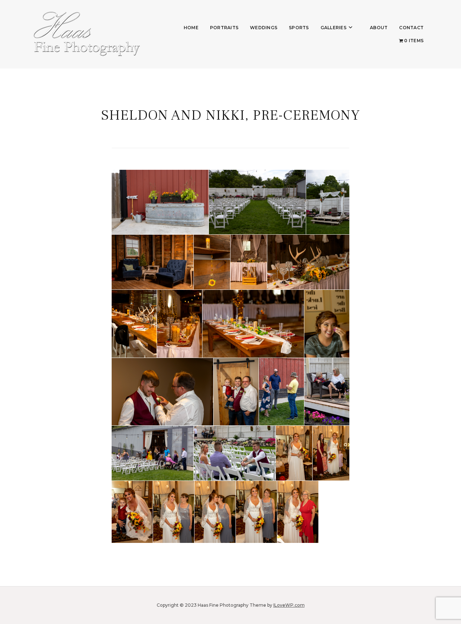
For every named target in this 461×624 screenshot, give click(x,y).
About (379, 27)
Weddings (263, 27)
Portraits (224, 27)
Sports (299, 27)
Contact (411, 27)
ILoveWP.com (289, 605)
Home (191, 27)
